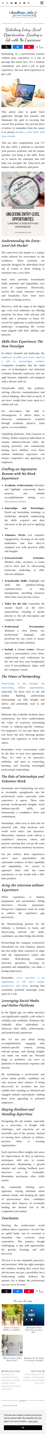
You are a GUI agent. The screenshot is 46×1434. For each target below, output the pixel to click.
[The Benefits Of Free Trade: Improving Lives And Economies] (33, 1315)
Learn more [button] (33, 1421)
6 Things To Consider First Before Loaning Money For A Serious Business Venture (11, 1380)
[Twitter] (3, 3)
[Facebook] (24, 3)
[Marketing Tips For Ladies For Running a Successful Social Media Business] (33, 1345)
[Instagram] (7, 3)
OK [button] (23, 1428)
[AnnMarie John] (23, 11)
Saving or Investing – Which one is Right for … (12, 1328)
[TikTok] (20, 3)
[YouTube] (16, 3)
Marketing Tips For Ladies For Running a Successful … (34, 1360)
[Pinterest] (11, 3)
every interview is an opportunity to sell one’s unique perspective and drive (23, 981)
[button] (43, 3)
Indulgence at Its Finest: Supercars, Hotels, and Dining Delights (34, 1377)
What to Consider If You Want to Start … (12, 1359)
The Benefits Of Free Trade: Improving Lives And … (33, 1329)
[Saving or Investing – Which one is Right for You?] (12, 1315)
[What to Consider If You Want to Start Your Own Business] (12, 1345)
